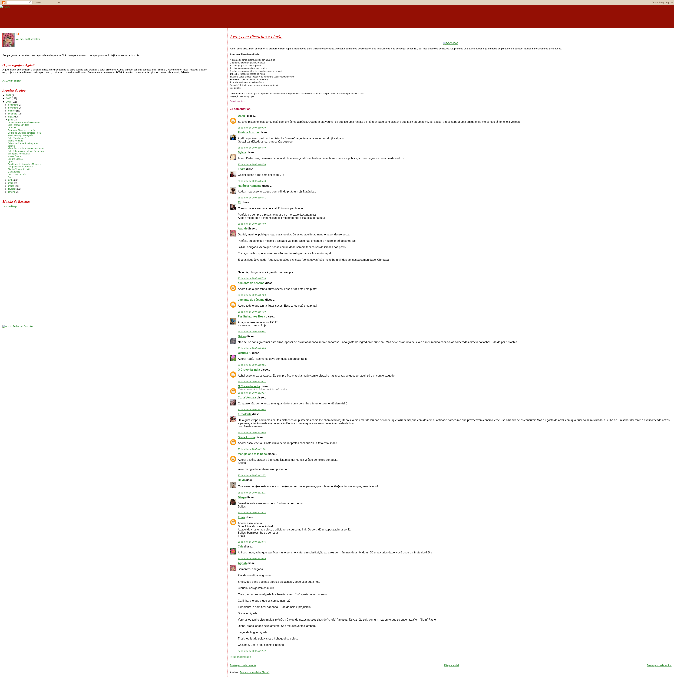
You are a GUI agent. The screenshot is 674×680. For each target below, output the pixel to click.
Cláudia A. (244, 352)
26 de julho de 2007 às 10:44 (252, 409)
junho (11, 180)
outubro (12, 111)
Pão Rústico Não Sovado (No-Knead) (26, 148)
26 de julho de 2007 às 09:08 (252, 348)
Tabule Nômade (15, 141)
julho (11, 120)
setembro (13, 114)
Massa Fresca (14, 156)
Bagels (11, 177)
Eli (239, 202)
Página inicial (451, 665)
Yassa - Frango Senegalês (20, 135)
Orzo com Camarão (17, 175)
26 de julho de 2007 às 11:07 (252, 475)
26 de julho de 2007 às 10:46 (252, 432)
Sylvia (242, 152)
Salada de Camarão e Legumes (23, 143)
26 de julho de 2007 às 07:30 (252, 295)
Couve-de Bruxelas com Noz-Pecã (24, 133)
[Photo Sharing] (450, 43)
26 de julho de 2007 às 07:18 (252, 278)
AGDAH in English (11, 80)
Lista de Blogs (9, 206)
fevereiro (12, 189)
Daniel (242, 115)
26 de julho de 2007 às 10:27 (252, 381)
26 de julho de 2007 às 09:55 (252, 365)
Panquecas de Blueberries (20, 167)
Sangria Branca (15, 159)
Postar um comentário (240, 657)
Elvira (241, 169)
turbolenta (245, 414)
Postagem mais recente (243, 665)
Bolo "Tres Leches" (17, 138)
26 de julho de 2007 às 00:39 (252, 128)
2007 (9, 101)
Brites (242, 336)
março (11, 186)
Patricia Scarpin (248, 132)
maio (11, 183)
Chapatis (12, 128)
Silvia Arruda (246, 437)
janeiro (11, 192)
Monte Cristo (14, 172)
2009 (9, 95)
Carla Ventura (247, 397)
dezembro (13, 105)
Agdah (242, 228)
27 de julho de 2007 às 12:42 (252, 651)
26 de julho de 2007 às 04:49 (252, 148)
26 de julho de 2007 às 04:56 (252, 164)
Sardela (11, 146)
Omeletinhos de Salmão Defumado (24, 122)
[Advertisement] (271, 659)
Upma (11, 162)
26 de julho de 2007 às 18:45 (252, 542)
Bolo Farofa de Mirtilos (18, 125)
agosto (11, 117)
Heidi (241, 480)
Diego (242, 497)
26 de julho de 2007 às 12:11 (252, 493)
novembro (13, 108)
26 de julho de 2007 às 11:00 (252, 449)
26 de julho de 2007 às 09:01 (252, 331)
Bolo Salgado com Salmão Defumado (26, 151)
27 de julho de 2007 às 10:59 (252, 558)
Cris (240, 546)
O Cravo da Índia (249, 369)
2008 (9, 98)
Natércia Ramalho (250, 185)
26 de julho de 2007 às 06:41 (252, 198)
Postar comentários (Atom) (254, 672)
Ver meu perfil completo (28, 39)
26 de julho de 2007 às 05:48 (252, 181)
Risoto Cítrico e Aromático (20, 169)
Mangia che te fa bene (252, 453)
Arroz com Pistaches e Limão (256, 36)
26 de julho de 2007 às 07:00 (252, 224)
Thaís (241, 517)
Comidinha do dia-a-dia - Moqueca (24, 164)
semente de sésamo (251, 283)
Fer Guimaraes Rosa (251, 316)
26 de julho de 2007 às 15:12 (252, 512)
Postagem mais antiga (659, 665)
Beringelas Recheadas (19, 154)
